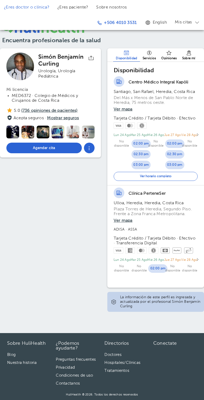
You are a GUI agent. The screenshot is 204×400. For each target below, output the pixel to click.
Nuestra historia (22, 363)
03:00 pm (141, 165)
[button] (89, 148)
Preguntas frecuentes (76, 359)
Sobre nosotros (111, 7)
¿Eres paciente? (72, 7)
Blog (11, 355)
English (160, 22)
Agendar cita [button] (44, 148)
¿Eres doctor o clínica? (26, 7)
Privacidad (65, 367)
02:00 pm (141, 143)
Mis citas (183, 22)
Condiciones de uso (74, 375)
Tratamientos (116, 371)
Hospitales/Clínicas (122, 363)
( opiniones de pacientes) (49, 111)
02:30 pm (141, 154)
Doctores (112, 355)
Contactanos (68, 383)
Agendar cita (169, 376)
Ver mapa (123, 109)
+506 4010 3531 (120, 23)
